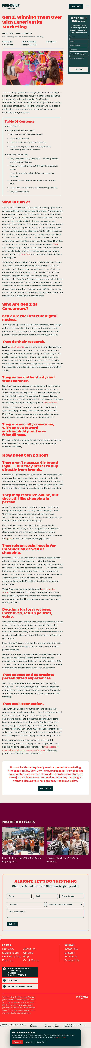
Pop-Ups (7, 960)
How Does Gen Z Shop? (17, 154)
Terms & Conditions (34, 1026)
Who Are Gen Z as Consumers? (20, 130)
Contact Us (71, 960)
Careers (28, 953)
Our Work (8, 949)
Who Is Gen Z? (13, 126)
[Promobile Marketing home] (82, 998)
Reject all (29, 1042)
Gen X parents (17, 347)
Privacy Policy (57, 1026)
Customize (41, 1042)
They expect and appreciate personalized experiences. (33, 187)
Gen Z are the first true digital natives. (26, 134)
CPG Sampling (11, 956)
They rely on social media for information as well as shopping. (32, 175)
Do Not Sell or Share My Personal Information (75, 1026)
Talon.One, (25, 254)
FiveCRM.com (50, 402)
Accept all (17, 1042)
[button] (87, 6)
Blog (26, 956)
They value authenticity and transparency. (28, 142)
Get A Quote (31, 960)
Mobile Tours (10, 953)
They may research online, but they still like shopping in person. (34, 168)
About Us (29, 949)
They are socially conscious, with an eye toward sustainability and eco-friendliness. (30, 148)
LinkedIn (69, 953)
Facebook (70, 956)
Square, (8, 538)
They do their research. (20, 138)
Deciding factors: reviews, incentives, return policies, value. (33, 182)
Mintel (56, 244)
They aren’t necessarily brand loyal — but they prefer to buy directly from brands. (34, 160)
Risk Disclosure (47, 1026)
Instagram (71, 949)
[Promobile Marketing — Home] (11, 6)
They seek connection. (20, 191)
